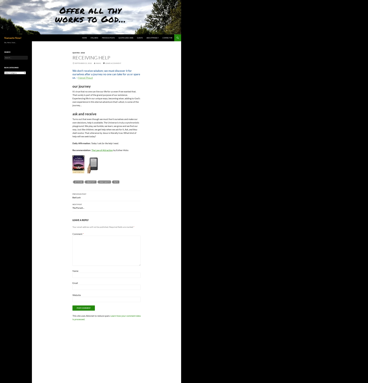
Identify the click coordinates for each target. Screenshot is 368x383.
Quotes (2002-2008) (125, 38)
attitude (79, 182)
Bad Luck (79, 196)
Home (84, 38)
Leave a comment (113, 63)
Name (75, 270)
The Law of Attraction (102, 150)
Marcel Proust (85, 77)
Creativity (91, 182)
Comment (78, 234)
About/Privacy (152, 38)
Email (75, 283)
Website (76, 295)
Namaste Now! (12, 37)
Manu (98, 63)
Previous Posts (108, 38)
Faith (116, 182)
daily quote (104, 182)
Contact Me (167, 38)
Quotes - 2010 (78, 53)
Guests (140, 38)
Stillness (94, 38)
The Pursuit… (78, 206)
